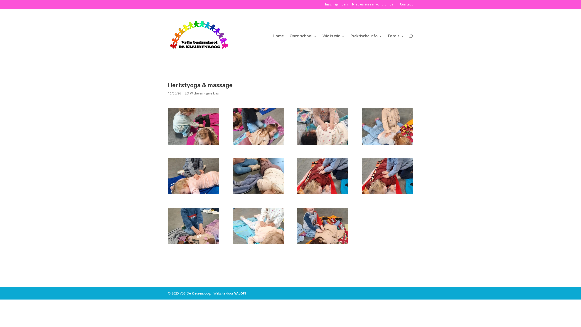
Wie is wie (331, 37)
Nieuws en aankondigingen (374, 5)
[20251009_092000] (258, 144)
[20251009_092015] (193, 144)
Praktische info (364, 37)
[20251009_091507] (258, 244)
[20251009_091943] (387, 144)
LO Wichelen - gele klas (202, 93)
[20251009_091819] (322, 194)
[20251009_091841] (258, 194)
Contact (406, 5)
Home (278, 37)
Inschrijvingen (336, 5)
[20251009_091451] (322, 244)
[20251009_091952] (322, 144)
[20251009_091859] (193, 194)
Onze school (301, 37)
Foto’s (393, 37)
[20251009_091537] (193, 244)
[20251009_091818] (387, 194)
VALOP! (240, 293)
